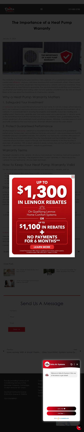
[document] (42, 216)
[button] (73, 177)
